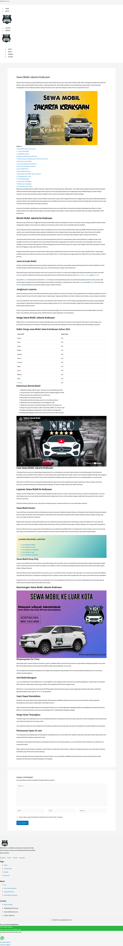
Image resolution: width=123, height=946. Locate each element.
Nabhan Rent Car (5, 1)
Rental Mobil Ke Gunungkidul (30, 550)
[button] (24, 6)
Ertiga (80, 282)
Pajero (83, 275)
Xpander (92, 282)
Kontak (7, 28)
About (7, 11)
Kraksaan (39, 691)
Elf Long (19, 382)
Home (7, 8)
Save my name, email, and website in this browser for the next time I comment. (41, 817)
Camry (87, 275)
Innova (45, 280)
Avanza (25, 280)
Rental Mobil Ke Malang (28, 545)
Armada (7, 30)
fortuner (96, 275)
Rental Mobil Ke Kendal (28, 547)
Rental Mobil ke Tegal (28, 552)
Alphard (79, 275)
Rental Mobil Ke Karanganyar (30, 555)
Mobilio (18, 285)
